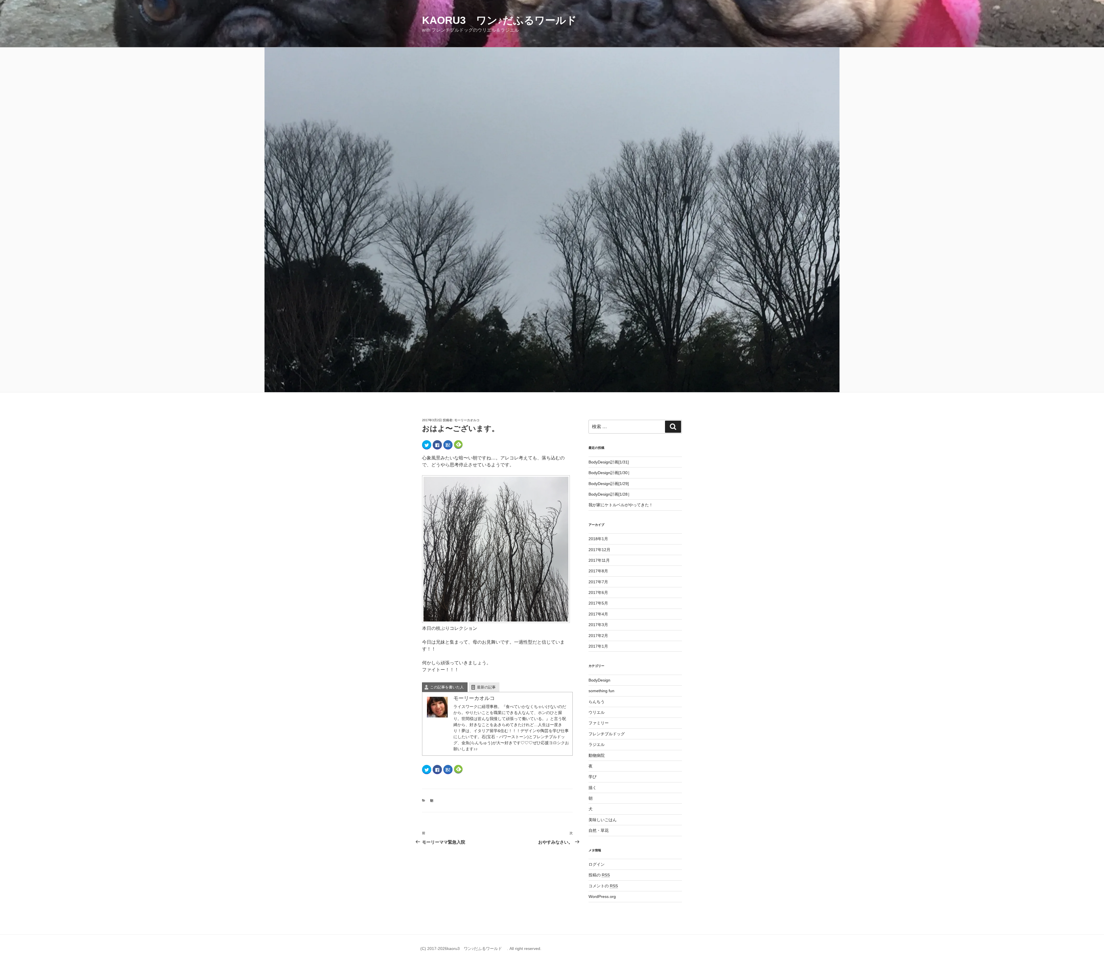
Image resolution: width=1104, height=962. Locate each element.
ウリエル (597, 712)
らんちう (597, 701)
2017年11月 (599, 560)
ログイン (597, 864)
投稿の (599, 875)
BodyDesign (599, 680)
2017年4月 (598, 614)
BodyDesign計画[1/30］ (610, 472)
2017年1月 (598, 646)
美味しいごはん (603, 819)
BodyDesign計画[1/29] (609, 483)
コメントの (603, 886)
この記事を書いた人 (447, 687)
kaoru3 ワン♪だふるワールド (504, 20)
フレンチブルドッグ (607, 734)
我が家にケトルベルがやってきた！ (621, 505)
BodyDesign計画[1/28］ (610, 494)
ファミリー (599, 723)
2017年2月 (598, 635)
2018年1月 (598, 538)
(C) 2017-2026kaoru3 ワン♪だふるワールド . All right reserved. (480, 948)
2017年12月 (599, 549)
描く (593, 787)
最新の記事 (486, 687)
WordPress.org (602, 896)
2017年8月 (598, 571)
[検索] (673, 427)
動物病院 (597, 755)
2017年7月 (598, 582)
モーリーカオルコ (467, 420)
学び (593, 776)
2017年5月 (598, 603)
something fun (601, 690)
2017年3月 (598, 624)
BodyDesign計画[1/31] (609, 462)
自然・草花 (599, 830)
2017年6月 (598, 592)
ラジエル (597, 744)
